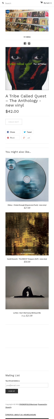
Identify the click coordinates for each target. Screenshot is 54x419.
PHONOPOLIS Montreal (28, 404)
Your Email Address (12, 381)
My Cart (48, 3)
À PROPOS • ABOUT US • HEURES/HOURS (20, 415)
